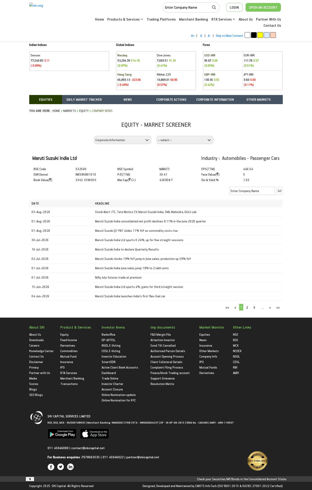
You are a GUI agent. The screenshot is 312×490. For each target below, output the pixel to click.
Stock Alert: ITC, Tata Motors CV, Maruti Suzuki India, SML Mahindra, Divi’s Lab (145, 212)
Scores (33, 384)
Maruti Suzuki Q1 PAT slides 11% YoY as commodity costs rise (136, 230)
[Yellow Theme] (260, 35)
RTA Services (222, 19)
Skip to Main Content (229, 35)
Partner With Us (268, 19)
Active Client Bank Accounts (120, 367)
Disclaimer (36, 362)
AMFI (236, 373)
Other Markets (209, 351)
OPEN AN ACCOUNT (263, 7)
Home (99, 19)
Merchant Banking (193, 19)
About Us (246, 19)
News (203, 340)
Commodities (69, 351)
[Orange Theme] (273, 35)
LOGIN (234, 7)
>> (278, 307)
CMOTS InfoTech (206, 486)
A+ (193, 35)
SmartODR (109, 362)
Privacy (34, 367)
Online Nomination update (119, 395)
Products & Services (123, 19)
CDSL (236, 362)
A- (209, 35)
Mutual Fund (68, 356)
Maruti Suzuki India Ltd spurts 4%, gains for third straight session (139, 287)
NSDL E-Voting (111, 345)
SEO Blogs (36, 395)
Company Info (208, 356)
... (262, 307)
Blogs (33, 389)
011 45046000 (58, 448)
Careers (34, 345)
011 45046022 (113, 457)
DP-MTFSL (108, 340)
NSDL (236, 356)
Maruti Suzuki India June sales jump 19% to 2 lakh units (132, 268)
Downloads (36, 340)
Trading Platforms (161, 19)
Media (33, 378)
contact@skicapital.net (88, 448)
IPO (62, 367)
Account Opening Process (167, 356)
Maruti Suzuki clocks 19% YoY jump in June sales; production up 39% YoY (143, 258)
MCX (235, 345)
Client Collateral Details (166, 362)
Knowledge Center (41, 351)
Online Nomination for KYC (119, 400)
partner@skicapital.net (142, 457)
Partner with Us (39, 373)
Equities (204, 334)
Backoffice (108, 334)
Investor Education (114, 356)
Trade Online (110, 378)
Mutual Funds (208, 367)
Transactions (69, 384)
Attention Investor (163, 340)
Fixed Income (68, 340)
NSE (235, 334)
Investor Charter (112, 384)
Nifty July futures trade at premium (118, 277)
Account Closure (112, 389)
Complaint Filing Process (167, 367)
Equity (84, 110)
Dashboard (109, 373)
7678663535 (91, 457)
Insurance (66, 362)
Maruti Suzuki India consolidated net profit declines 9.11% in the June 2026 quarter (150, 221)
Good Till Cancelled (163, 345)
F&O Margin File (161, 334)
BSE (235, 340)
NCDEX (237, 351)
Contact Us (272, 25)
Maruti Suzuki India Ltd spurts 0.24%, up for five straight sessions (139, 240)
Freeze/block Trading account (170, 373)
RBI (235, 367)
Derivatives (67, 345)
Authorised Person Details (168, 351)
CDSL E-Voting (111, 351)
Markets (69, 110)
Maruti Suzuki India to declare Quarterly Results (127, 249)
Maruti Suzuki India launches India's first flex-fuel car (130, 296)
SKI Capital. (59, 486)
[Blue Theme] (267, 35)
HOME (56, 110)
